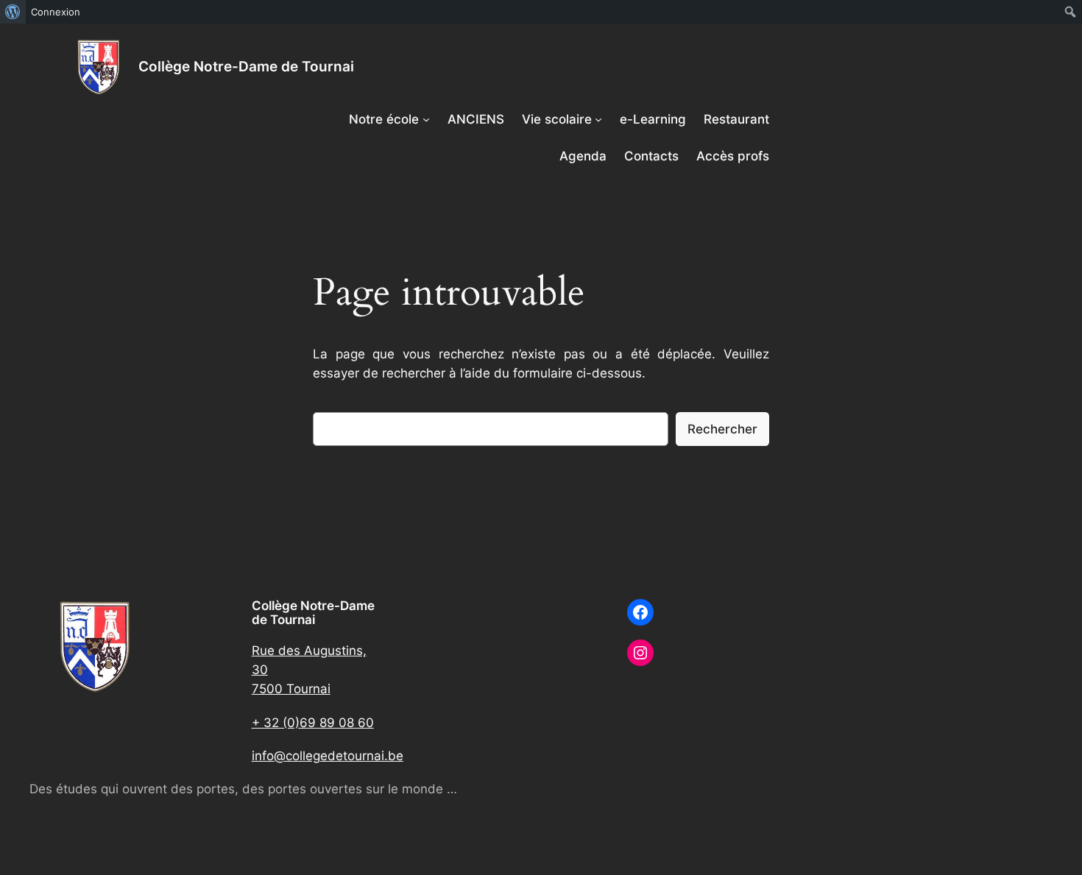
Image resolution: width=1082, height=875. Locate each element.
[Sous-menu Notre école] (426, 119)
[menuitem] (13, 12)
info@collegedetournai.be (327, 755)
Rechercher (722, 429)
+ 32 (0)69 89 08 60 (313, 722)
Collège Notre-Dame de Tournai (246, 66)
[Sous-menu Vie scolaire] (598, 119)
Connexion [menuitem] (55, 12)
